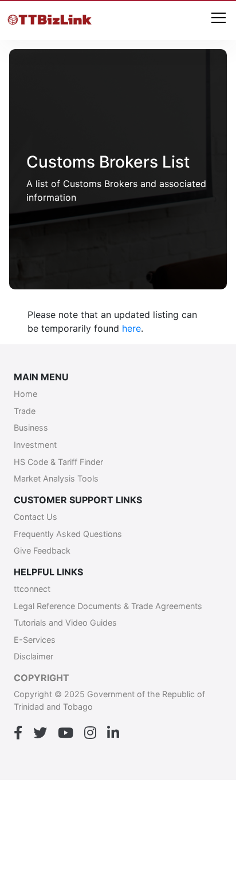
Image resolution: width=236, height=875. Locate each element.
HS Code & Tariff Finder (58, 462)
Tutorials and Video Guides (65, 622)
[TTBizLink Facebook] (18, 733)
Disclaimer (33, 656)
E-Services (35, 640)
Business (31, 427)
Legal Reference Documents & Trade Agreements (108, 606)
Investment (35, 445)
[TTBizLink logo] (51, 20)
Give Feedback (42, 550)
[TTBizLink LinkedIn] (113, 733)
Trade (25, 411)
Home (25, 394)
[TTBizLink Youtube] (65, 733)
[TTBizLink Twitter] (40, 733)
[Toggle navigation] (218, 18)
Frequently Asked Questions (68, 534)
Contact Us (35, 517)
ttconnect (32, 589)
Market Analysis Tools (56, 478)
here (131, 328)
